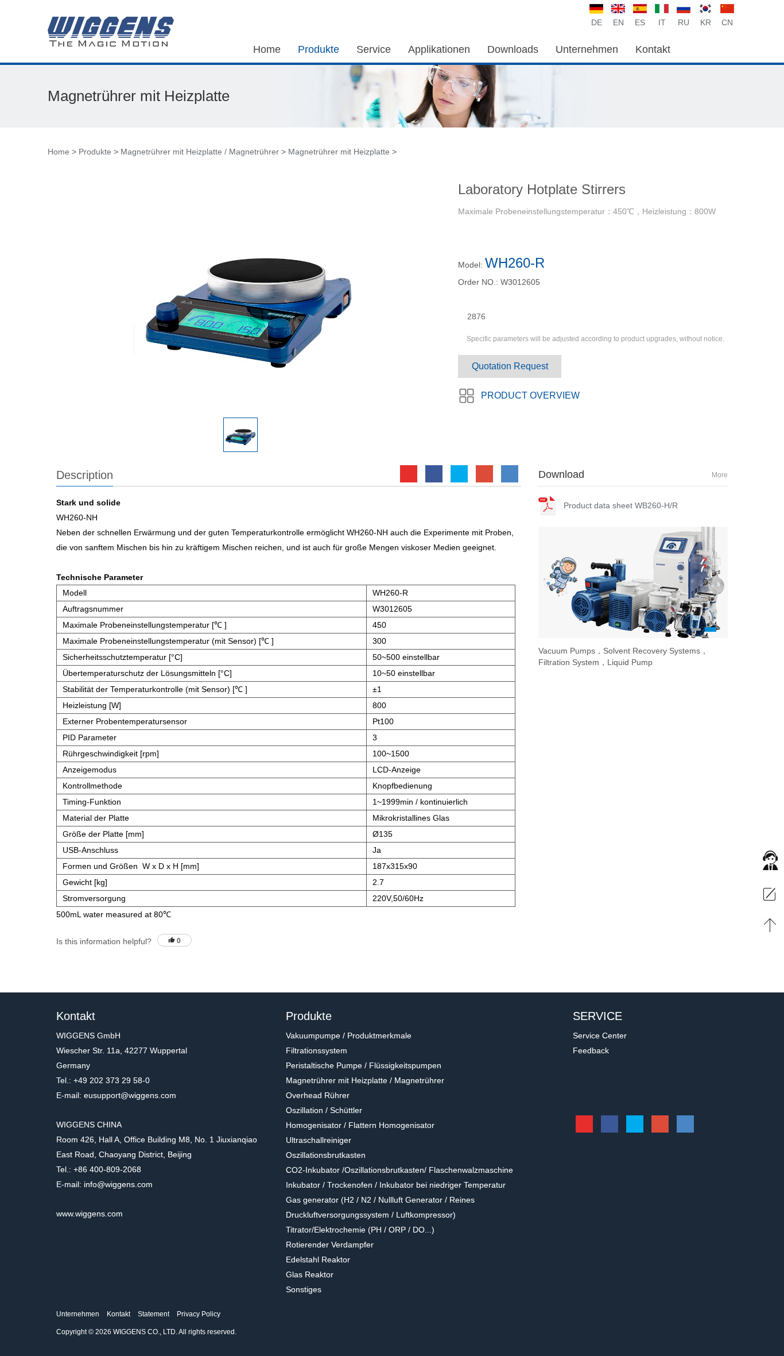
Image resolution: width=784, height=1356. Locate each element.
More (720, 475)
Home (58, 151)
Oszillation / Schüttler (324, 1110)
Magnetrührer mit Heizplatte (339, 151)
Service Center (600, 1035)
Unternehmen (77, 1314)
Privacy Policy (198, 1314)
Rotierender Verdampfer (330, 1244)
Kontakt (118, 1314)
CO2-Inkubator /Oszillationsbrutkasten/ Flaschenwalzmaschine (399, 1170)
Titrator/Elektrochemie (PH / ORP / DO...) (360, 1229)
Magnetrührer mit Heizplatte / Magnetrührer (201, 151)
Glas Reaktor (309, 1274)
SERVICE (597, 1016)
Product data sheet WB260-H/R (621, 505)
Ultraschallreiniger (318, 1140)
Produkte (95, 151)
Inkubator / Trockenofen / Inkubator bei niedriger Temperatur (396, 1184)
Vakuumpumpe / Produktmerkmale (349, 1035)
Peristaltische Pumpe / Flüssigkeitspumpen (363, 1065)
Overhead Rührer (318, 1095)
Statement (153, 1314)
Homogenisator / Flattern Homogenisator (360, 1125)
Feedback (591, 1050)
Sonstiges (303, 1289)
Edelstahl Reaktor (318, 1259)
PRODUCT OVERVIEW (530, 395)
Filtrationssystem (316, 1050)
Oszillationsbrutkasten (326, 1155)
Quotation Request (510, 366)
